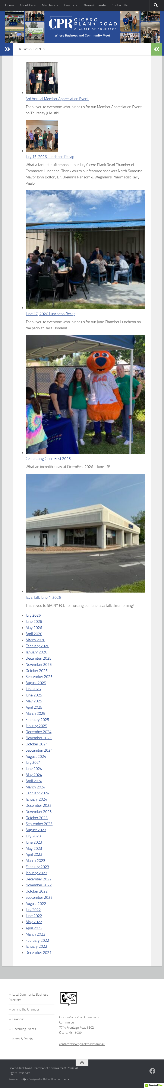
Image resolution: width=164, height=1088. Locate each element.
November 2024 (39, 738)
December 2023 (38, 805)
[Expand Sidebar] (7, 49)
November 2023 (39, 811)
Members (48, 5)
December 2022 (38, 879)
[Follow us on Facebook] (152, 1071)
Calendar (18, 1019)
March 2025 (35, 713)
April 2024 (34, 781)
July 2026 (33, 615)
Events (69, 5)
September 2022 (39, 897)
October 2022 (37, 891)
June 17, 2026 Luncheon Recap (50, 313)
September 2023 (39, 823)
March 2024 (35, 787)
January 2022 (36, 946)
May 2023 (34, 848)
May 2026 (34, 627)
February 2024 (37, 793)
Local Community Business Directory (28, 997)
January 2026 (36, 652)
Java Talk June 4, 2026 (43, 597)
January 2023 (36, 873)
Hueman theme (60, 1079)
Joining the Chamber (25, 1009)
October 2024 (37, 744)
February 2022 (37, 940)
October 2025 (37, 670)
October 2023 (37, 817)
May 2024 (34, 774)
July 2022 (33, 909)
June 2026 (34, 621)
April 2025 (34, 707)
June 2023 (34, 842)
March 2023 (35, 860)
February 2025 (37, 719)
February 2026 (37, 646)
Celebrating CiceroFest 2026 (48, 458)
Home (9, 5)
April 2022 (34, 928)
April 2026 (34, 634)
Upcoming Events (24, 1029)
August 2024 (36, 756)
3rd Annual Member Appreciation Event (57, 98)
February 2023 (37, 866)
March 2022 (35, 934)
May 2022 (34, 922)
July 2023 (33, 836)
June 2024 (34, 768)
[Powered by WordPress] (24, 1079)
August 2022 (36, 903)
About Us (26, 5)
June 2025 (34, 695)
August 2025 (36, 682)
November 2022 (39, 885)
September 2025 (39, 676)
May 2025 (34, 701)
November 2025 (39, 664)
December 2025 (38, 658)
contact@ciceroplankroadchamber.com (85, 1044)
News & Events (94, 5)
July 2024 (33, 762)
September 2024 (39, 750)
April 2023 (34, 854)
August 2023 (36, 830)
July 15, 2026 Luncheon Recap (50, 156)
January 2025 (36, 725)
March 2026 (35, 640)
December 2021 (38, 952)
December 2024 (38, 731)
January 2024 (36, 799)
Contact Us (119, 5)
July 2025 (33, 689)
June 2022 (34, 915)
